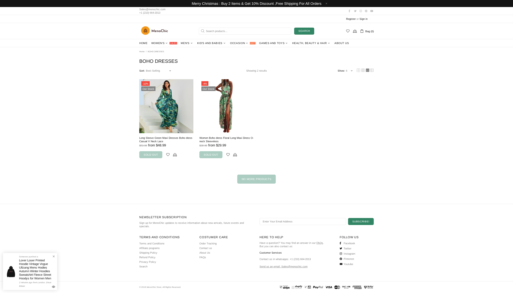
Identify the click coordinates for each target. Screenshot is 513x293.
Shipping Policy (148, 252)
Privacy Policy (147, 261)
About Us (204, 252)
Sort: (142, 70)
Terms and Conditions (152, 243)
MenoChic (155, 31)
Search (304, 30)
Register (351, 18)
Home (142, 51)
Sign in (364, 18)
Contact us (205, 248)
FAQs (202, 257)
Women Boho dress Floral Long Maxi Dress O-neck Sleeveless (226, 139)
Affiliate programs (149, 248)
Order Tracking (208, 243)
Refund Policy (147, 257)
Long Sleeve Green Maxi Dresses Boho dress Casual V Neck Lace (165, 139)
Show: (341, 70)
